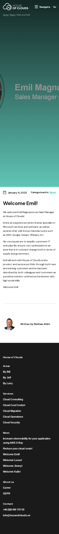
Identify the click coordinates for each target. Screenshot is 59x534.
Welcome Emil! (11, 454)
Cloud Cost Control (14, 405)
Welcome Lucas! (12, 460)
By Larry (8, 383)
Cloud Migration (12, 411)
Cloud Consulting (13, 399)
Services (8, 393)
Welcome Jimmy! (12, 466)
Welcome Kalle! (11, 471)
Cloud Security (11, 422)
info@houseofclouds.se (16, 515)
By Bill (6, 371)
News (12, 15)
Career (7, 487)
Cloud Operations (13, 416)
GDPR (6, 493)
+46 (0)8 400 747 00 (13, 509)
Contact (8, 503)
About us (8, 482)
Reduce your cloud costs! (17, 448)
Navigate (44, 7)
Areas (6, 366)
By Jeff (7, 377)
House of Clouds (13, 357)
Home (5, 15)
